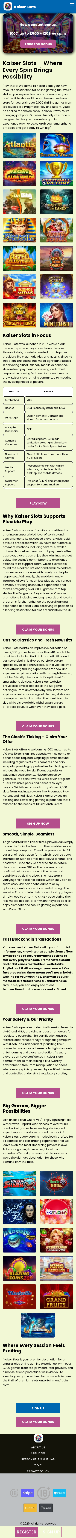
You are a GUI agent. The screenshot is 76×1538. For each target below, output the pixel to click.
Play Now (38, 503)
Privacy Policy (38, 1471)
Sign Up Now (38, 823)
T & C (38, 1465)
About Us (38, 1447)
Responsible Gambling (38, 1459)
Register (26, 1532)
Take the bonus (37, 44)
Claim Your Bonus (38, 629)
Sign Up (51, 1532)
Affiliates (38, 1453)
